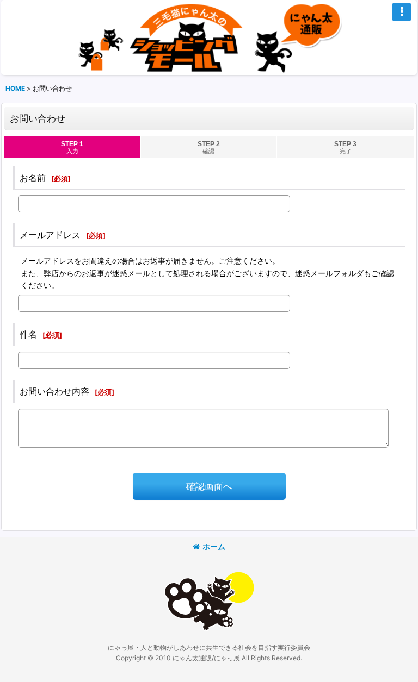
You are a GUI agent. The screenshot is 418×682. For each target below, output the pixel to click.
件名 (28, 334)
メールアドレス (50, 234)
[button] (401, 12)
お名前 (33, 177)
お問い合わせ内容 (54, 391)
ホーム (213, 546)
